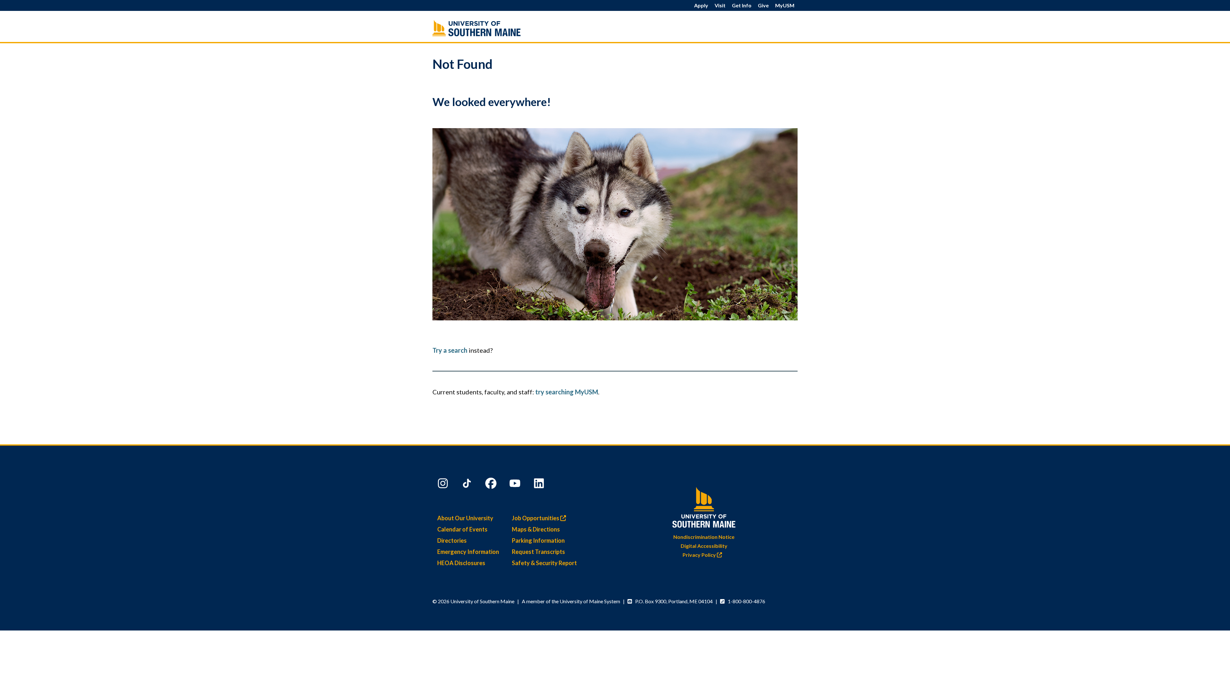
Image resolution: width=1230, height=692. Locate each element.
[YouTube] (515, 485)
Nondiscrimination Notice (703, 537)
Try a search (449, 350)
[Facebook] (491, 485)
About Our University (465, 518)
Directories (452, 540)
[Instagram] (443, 485)
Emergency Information (468, 551)
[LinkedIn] (539, 485)
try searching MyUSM (566, 392)
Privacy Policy (700, 555)
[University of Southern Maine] (490, 28)
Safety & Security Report (544, 562)
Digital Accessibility (704, 546)
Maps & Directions (536, 529)
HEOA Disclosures (461, 562)
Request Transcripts (538, 551)
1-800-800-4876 (746, 601)
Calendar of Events (462, 529)
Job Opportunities (536, 518)
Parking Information (538, 540)
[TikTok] (467, 485)
